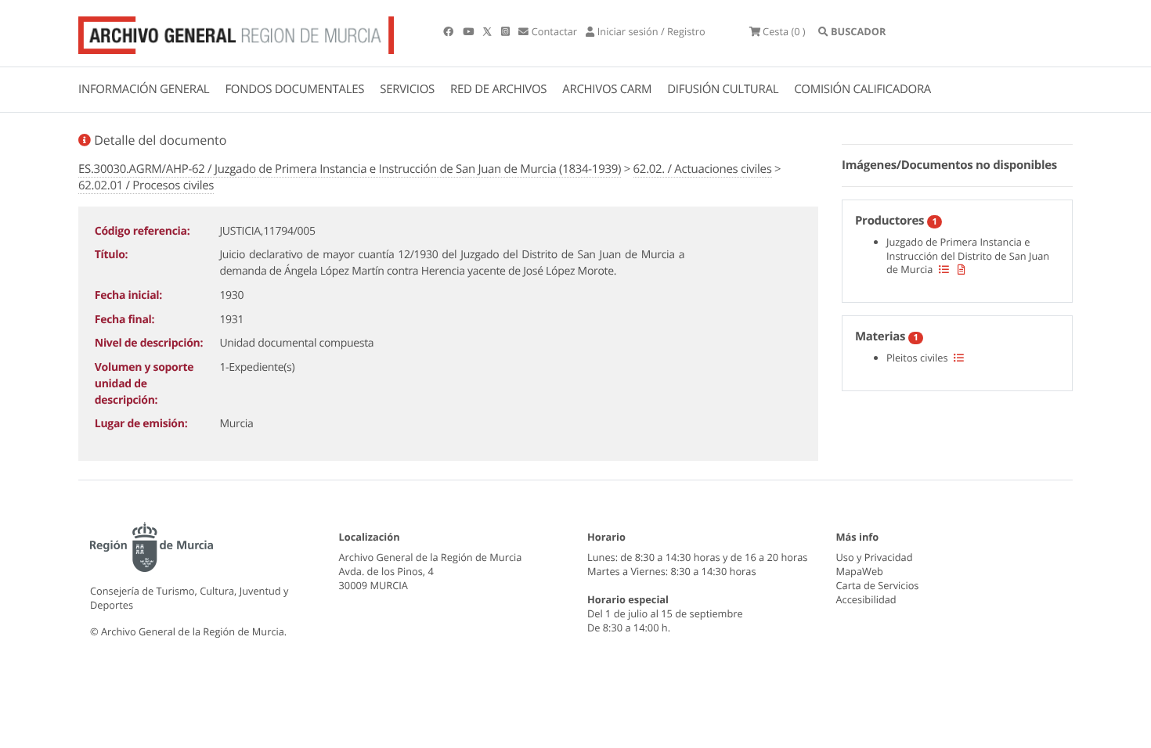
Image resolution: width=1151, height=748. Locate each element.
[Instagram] (506, 31)
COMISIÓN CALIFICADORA (862, 89)
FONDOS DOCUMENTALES (294, 89)
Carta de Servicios (877, 585)
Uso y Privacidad (874, 557)
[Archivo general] (236, 32)
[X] (488, 31)
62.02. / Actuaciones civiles (702, 169)
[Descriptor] (961, 269)
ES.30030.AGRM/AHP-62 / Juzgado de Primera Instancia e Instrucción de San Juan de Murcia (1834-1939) (349, 169)
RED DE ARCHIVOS (498, 89)
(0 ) (784, 31)
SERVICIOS (407, 89)
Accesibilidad (866, 599)
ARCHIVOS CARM (606, 89)
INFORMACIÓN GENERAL (143, 89)
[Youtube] (469, 31)
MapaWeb (859, 571)
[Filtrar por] (944, 269)
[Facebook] (449, 31)
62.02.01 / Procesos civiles (146, 185)
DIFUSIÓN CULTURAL (722, 89)
